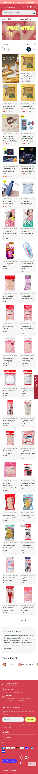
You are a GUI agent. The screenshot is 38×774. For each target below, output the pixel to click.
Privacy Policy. (6, 727)
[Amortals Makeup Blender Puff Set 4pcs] (10, 155)
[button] (36, 387)
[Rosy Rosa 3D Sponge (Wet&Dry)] (27, 282)
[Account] (27, 7)
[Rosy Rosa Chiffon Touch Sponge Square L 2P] (27, 345)
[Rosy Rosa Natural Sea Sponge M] (27, 502)
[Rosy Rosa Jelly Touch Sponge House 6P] (27, 437)
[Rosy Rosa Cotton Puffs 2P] (27, 377)
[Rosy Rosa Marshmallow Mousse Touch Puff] (10, 469)
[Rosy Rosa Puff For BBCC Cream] (10, 564)
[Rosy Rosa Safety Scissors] (27, 564)
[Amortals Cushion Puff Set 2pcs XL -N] (27, 92)
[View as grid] (28, 49)
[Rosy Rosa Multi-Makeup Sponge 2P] (10, 502)
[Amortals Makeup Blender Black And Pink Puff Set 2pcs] (27, 123)
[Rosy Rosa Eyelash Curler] (27, 407)
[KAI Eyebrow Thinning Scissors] (27, 218)
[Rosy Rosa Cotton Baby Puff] (10, 377)
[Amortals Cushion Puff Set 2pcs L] (27, 62)
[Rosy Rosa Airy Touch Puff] (10, 312)
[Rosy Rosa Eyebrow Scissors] (10, 407)
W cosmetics (11, 770)
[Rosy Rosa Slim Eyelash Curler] (10, 594)
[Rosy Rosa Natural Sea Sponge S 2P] (10, 532)
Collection (11, 19)
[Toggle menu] (3, 7)
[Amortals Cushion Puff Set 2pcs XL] (10, 92)
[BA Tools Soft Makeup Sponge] (27, 188)
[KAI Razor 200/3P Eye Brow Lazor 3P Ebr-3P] (27, 250)
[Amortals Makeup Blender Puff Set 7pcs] (27, 155)
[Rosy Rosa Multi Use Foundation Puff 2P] (27, 469)
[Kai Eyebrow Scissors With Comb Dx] (10, 218)
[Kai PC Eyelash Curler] (10, 250)
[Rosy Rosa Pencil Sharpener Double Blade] (27, 532)
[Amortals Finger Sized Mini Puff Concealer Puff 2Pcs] (10, 123)
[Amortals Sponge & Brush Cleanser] (10, 188)
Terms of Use (27, 725)
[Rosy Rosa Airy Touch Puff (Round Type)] (27, 312)
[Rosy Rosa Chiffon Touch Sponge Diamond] (10, 345)
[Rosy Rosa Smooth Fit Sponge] (27, 594)
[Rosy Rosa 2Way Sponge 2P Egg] (10, 282)
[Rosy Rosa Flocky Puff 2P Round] (10, 437)
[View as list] (34, 49)
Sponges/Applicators (27, 73)
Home (4, 19)
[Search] (34, 13)
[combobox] (19, 12)
